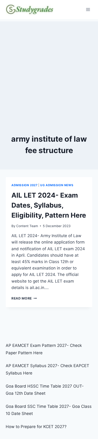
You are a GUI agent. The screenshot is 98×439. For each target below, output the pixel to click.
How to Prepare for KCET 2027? (36, 426)
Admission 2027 (24, 185)
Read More (24, 298)
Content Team (27, 226)
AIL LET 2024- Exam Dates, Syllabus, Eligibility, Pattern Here (48, 205)
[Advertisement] (49, 70)
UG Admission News (56, 185)
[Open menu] (87, 9)
